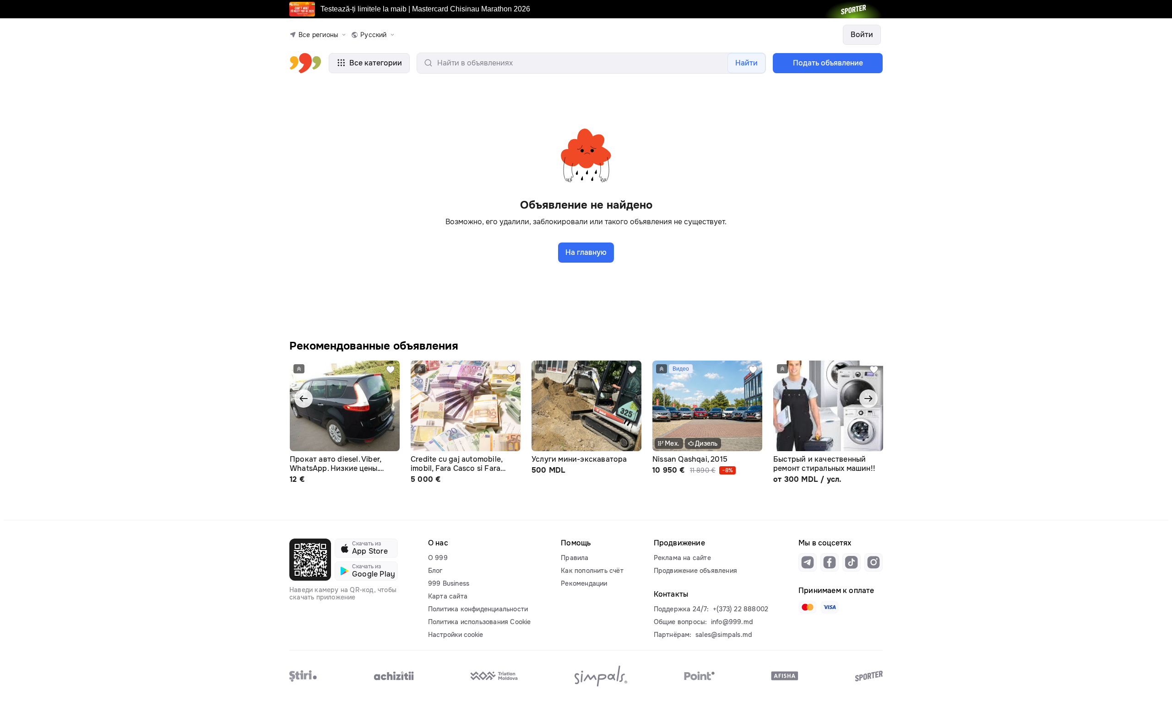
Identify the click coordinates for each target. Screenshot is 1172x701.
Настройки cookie (455, 634)
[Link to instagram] (873, 562)
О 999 (438, 557)
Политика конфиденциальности (478, 609)
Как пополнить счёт (592, 570)
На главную (586, 252)
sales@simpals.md (723, 634)
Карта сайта (447, 596)
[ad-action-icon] (390, 370)
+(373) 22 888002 (740, 609)
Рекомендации (584, 583)
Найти (746, 63)
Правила (574, 557)
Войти (862, 34)
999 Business (448, 583)
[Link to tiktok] (851, 562)
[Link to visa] (829, 607)
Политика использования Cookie (479, 622)
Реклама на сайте (682, 557)
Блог (435, 570)
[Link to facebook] (829, 562)
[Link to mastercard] (807, 607)
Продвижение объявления (695, 570)
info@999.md (732, 622)
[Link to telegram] (807, 562)
